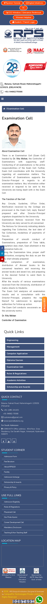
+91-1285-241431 (11, 410)
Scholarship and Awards (18, 387)
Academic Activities (16, 380)
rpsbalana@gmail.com (13, 417)
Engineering (12, 340)
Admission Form (10, 456)
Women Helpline (23, 17)
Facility (7, 472)
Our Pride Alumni (10, 517)
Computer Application (17, 353)
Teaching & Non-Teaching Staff (15, 533)
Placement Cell (10, 512)
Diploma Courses (15, 360)
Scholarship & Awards (12, 482)
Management (13, 347)
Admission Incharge (11, 477)
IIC (23, 7)
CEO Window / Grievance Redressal (24, 12)
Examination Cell (15, 108)
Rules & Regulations (17, 373)
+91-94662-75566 (10, 413)
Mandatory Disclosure (12, 527)
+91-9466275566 (13, 91)
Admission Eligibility (12, 502)
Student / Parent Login (24, 22)
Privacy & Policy (10, 487)
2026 (6, 591)
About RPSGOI (10, 467)
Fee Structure (9, 461)
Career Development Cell (14, 522)
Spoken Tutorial (13, 3)
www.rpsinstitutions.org (13, 421)
